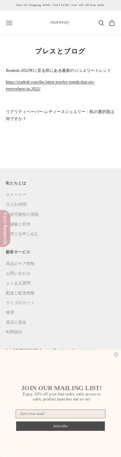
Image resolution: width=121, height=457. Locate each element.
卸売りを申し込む (22, 234)
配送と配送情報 (20, 293)
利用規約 (14, 332)
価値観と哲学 (18, 224)
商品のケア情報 (20, 263)
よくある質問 (18, 283)
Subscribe (60, 425)
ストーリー (16, 195)
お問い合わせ (18, 273)
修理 (10, 312)
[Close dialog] (116, 354)
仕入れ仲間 (16, 204)
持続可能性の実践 (22, 214)
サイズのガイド (20, 303)
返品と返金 (16, 322)
